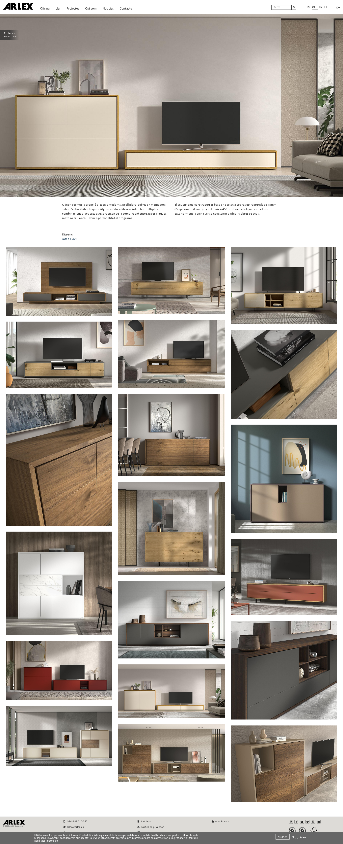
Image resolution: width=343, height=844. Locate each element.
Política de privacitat (152, 827)
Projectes (72, 9)
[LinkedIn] (319, 821)
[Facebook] (296, 821)
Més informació (49, 841)
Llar (58, 9)
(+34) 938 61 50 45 (76, 821)
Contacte (126, 8)
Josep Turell (69, 239)
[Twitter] (307, 821)
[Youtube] (302, 821)
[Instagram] (291, 821)
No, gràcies (299, 837)
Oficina (45, 9)
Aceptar (282, 836)
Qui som (91, 9)
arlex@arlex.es (75, 827)
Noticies (108, 8)
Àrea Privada (221, 821)
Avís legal (145, 821)
